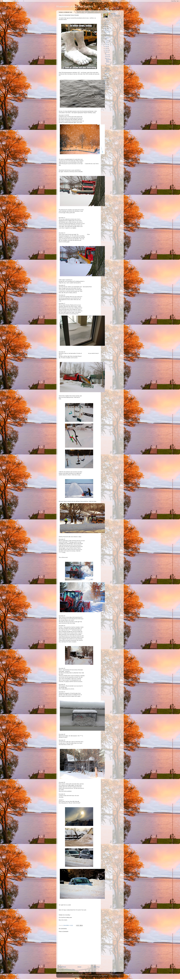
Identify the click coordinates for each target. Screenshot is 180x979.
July (106, 42)
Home (79, 967)
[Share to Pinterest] (82, 925)
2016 (105, 85)
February (107, 52)
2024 (105, 26)
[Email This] (76, 925)
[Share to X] (79, 925)
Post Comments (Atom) (70, 969)
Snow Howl (107, 54)
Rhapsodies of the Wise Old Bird (74, 6)
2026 (105, 22)
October (107, 37)
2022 (105, 30)
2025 (105, 24)
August (107, 40)
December (107, 31)
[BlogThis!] (78, 925)
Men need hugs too (107, 68)
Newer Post (62, 967)
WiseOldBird (113, 13)
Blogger (105, 975)
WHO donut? (108, 70)
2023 (105, 28)
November (107, 34)
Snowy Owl (107, 56)
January (107, 73)
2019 (105, 80)
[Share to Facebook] (80, 925)
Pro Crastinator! (108, 65)
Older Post (96, 967)
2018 (105, 82)
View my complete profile (114, 15)
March (106, 50)
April (106, 48)
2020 (105, 78)
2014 (105, 89)
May (106, 46)
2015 (105, 87)
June (106, 44)
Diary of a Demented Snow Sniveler (108, 60)
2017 (105, 84)
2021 (105, 76)
